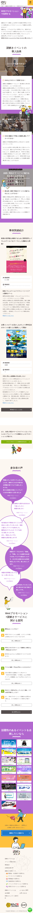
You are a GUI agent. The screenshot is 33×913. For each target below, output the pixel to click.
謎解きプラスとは (10, 858)
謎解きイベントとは (10, 890)
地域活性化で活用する (14, 881)
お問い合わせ (23, 893)
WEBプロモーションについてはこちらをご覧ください (16, 38)
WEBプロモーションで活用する (17, 886)
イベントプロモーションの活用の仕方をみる (16, 441)
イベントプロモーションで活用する (18, 884)
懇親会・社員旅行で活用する (16, 873)
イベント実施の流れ (10, 861)
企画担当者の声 (9, 867)
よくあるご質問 (24, 890)
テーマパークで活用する (15, 876)
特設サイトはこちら (8, 315)
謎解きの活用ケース (10, 871)
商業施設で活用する (13, 878)
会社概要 (7, 893)
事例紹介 (7, 864)
